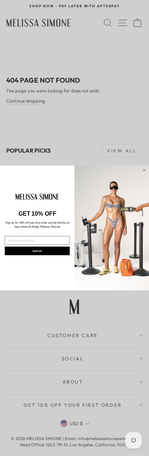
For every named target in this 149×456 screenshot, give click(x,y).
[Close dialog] (144, 170)
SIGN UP (37, 251)
